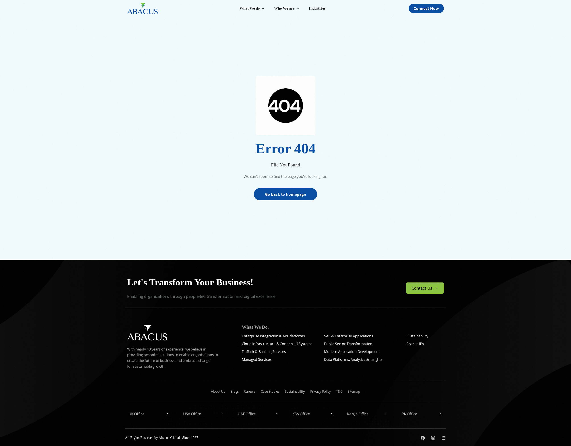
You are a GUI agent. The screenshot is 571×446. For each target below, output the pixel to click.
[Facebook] (422, 437)
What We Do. (255, 327)
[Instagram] (433, 437)
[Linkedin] (443, 437)
